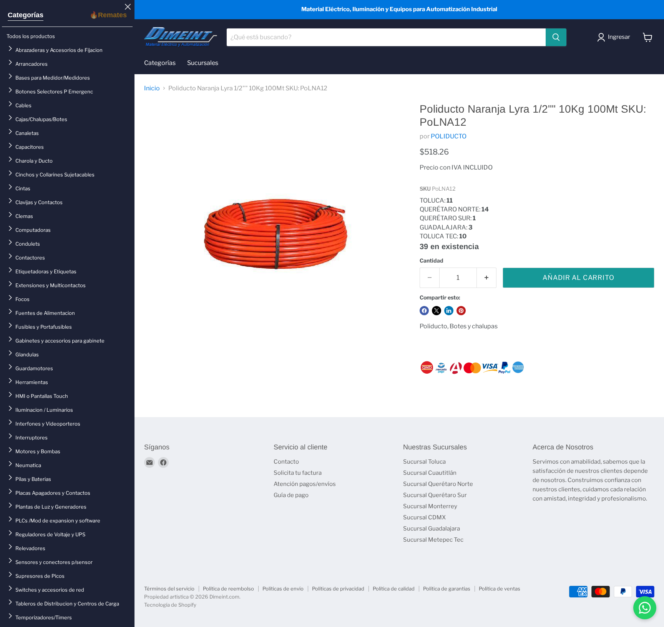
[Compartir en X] (436, 310)
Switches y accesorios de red (49, 590)
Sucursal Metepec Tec (433, 539)
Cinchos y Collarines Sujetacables (55, 174)
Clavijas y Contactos (39, 202)
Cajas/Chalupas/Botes (41, 119)
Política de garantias (446, 588)
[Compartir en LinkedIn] (448, 310)
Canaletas (27, 133)
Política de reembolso (228, 588)
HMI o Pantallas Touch (41, 396)
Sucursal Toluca (424, 461)
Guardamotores (34, 368)
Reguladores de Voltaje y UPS (50, 534)
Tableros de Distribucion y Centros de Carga (67, 603)
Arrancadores (31, 64)
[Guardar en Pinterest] (461, 310)
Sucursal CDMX (424, 517)
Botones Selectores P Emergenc (54, 91)
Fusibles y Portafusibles (43, 327)
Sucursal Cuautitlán (429, 472)
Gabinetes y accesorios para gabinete (60, 341)
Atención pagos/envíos (305, 484)
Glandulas (27, 354)
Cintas (22, 188)
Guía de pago (291, 495)
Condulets (27, 244)
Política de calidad (394, 588)
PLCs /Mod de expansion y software (57, 520)
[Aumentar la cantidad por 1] (486, 278)
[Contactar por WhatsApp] (644, 607)
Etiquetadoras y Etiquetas (45, 271)
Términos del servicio (169, 588)
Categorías (25, 15)
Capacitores (29, 147)
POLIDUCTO (448, 136)
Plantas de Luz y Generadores (50, 507)
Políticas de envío (283, 588)
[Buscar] (556, 37)
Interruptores (31, 437)
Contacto (286, 461)
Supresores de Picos (40, 576)
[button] (615, 37)
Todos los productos (31, 36)
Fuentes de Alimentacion (45, 313)
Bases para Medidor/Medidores (52, 78)
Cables (23, 105)
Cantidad (431, 261)
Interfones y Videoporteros (47, 424)
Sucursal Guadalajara (431, 528)
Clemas (24, 216)
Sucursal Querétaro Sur (435, 495)
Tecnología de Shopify (170, 605)
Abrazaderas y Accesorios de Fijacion (59, 50)
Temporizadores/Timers (43, 617)
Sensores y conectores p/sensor (54, 562)
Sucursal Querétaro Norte (438, 484)
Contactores (30, 257)
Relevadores (30, 548)
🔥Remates (108, 15)
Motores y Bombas (37, 451)
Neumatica (28, 465)
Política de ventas (499, 588)
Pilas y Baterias (33, 479)
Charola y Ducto (34, 161)
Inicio (152, 88)
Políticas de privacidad (338, 588)
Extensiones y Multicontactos (50, 285)
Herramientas (31, 382)
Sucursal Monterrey (430, 506)
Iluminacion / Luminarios (44, 410)
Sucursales (202, 63)
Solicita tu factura (298, 472)
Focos (22, 299)
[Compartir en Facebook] (424, 310)
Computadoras (33, 230)
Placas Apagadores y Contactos (52, 493)
